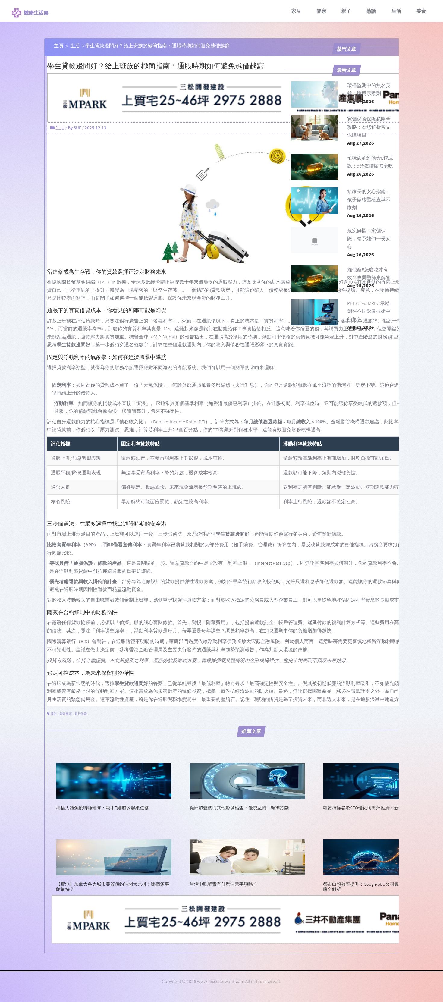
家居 (296, 11)
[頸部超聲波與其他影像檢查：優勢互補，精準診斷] (247, 780)
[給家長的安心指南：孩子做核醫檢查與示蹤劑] (314, 200)
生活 (396, 11)
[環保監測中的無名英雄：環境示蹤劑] (314, 94)
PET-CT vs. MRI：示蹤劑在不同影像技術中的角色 (369, 311)
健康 (321, 11)
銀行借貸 (81, 714)
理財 (54, 714)
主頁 (59, 45)
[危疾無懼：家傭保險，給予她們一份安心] (314, 240)
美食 (421, 11)
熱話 (371, 11)
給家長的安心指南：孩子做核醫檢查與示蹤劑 (369, 199)
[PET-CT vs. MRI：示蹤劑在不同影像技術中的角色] (314, 312)
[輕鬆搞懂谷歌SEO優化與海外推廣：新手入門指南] (380, 780)
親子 (346, 11)
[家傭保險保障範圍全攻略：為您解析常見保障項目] (314, 128)
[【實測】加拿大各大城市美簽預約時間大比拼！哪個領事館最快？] (113, 857)
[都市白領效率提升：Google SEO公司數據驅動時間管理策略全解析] (380, 857)
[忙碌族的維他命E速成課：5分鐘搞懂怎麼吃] (314, 167)
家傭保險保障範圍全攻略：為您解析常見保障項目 (369, 127)
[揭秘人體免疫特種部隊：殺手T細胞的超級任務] (113, 780)
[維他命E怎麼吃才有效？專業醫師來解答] (314, 278)
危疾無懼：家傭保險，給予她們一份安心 (369, 239)
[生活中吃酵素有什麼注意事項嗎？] (247, 857)
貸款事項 (66, 714)
